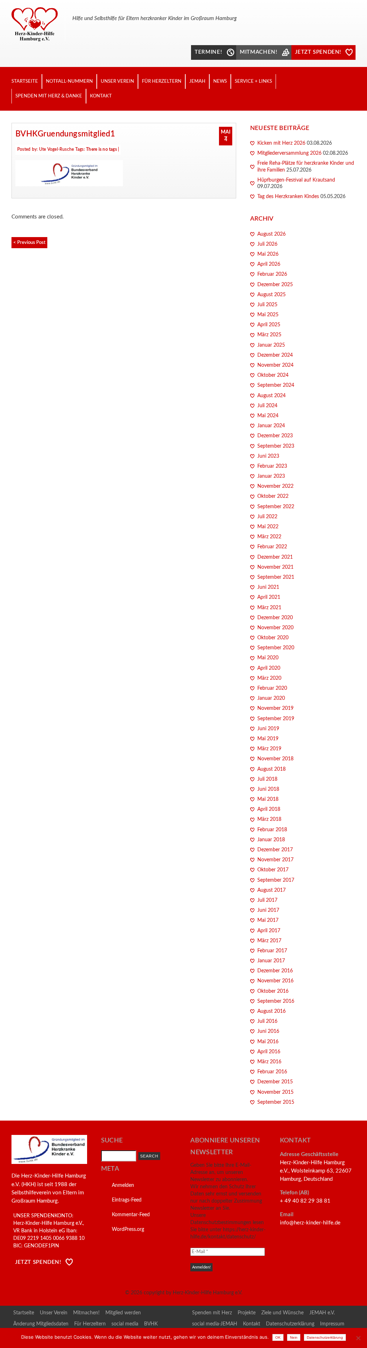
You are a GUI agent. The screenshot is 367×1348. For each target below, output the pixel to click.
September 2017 (275, 880)
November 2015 (275, 1092)
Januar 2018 (271, 839)
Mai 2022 (267, 526)
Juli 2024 (267, 405)
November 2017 (275, 859)
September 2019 (275, 718)
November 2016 (275, 980)
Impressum (332, 1324)
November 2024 (275, 365)
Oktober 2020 (273, 637)
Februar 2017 (272, 950)
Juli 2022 (267, 516)
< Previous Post (29, 242)
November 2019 (275, 708)
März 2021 (269, 607)
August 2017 (271, 890)
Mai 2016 (267, 1041)
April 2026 (268, 264)
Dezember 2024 (275, 355)
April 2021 (268, 597)
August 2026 (271, 234)
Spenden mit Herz (212, 1312)
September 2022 (275, 506)
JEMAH (197, 81)
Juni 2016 (268, 1031)
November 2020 (275, 627)
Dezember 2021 (275, 557)
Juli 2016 (267, 1021)
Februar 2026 (272, 274)
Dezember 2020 (275, 617)
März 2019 (269, 748)
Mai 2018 (267, 799)
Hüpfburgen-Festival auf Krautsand (296, 180)
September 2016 (275, 1001)
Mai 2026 (267, 254)
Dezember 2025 (275, 284)
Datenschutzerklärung (290, 1324)
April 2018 (268, 809)
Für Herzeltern (161, 81)
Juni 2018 (268, 789)
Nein (293, 1337)
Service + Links (253, 81)
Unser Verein (117, 81)
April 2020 (268, 668)
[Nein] (358, 1338)
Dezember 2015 (275, 1081)
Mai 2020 (267, 657)
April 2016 (268, 1051)
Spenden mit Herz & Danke (48, 96)
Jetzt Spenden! (38, 1262)
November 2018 (275, 758)
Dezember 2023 (275, 435)
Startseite (24, 81)
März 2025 (269, 334)
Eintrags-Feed (127, 1200)
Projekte (247, 1312)
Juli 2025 (267, 304)
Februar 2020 (272, 688)
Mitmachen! (86, 1312)
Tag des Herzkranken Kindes (288, 196)
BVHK (151, 1324)
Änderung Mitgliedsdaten (40, 1324)
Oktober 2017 (273, 869)
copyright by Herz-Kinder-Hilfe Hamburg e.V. (193, 1292)
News (220, 81)
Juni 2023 (268, 456)
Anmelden (123, 1185)
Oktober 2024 (273, 375)
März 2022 (269, 536)
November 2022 (275, 486)
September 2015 (275, 1102)
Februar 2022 (272, 546)
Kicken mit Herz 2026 (281, 143)
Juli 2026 (267, 244)
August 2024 (271, 395)
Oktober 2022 (273, 496)
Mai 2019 (267, 738)
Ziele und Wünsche (282, 1312)
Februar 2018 (272, 829)
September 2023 (275, 446)
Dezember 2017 (275, 849)
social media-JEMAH (214, 1324)
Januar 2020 (271, 698)
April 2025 (268, 324)
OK (278, 1337)
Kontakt (101, 96)
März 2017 (269, 940)
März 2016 (269, 1061)
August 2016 (271, 1011)
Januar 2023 (271, 476)
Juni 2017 (268, 910)
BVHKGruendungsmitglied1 (65, 134)
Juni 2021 (268, 587)
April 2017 (268, 930)
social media (124, 1324)
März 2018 (269, 819)
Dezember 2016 (275, 970)
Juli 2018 (267, 779)
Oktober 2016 (273, 991)
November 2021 (275, 567)
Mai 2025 (267, 314)
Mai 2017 (267, 920)
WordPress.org (128, 1229)
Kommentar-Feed (131, 1214)
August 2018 (271, 769)
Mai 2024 (267, 415)
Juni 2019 (268, 728)
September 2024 (275, 385)
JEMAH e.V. (322, 1312)
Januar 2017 (271, 960)
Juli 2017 (267, 900)
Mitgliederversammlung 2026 (289, 153)
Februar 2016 (272, 1071)
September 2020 (275, 647)
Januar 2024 (271, 425)
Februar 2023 (272, 466)
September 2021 (275, 577)
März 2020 (269, 678)
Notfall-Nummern (69, 81)
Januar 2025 (271, 345)
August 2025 (271, 294)
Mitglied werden (123, 1312)
